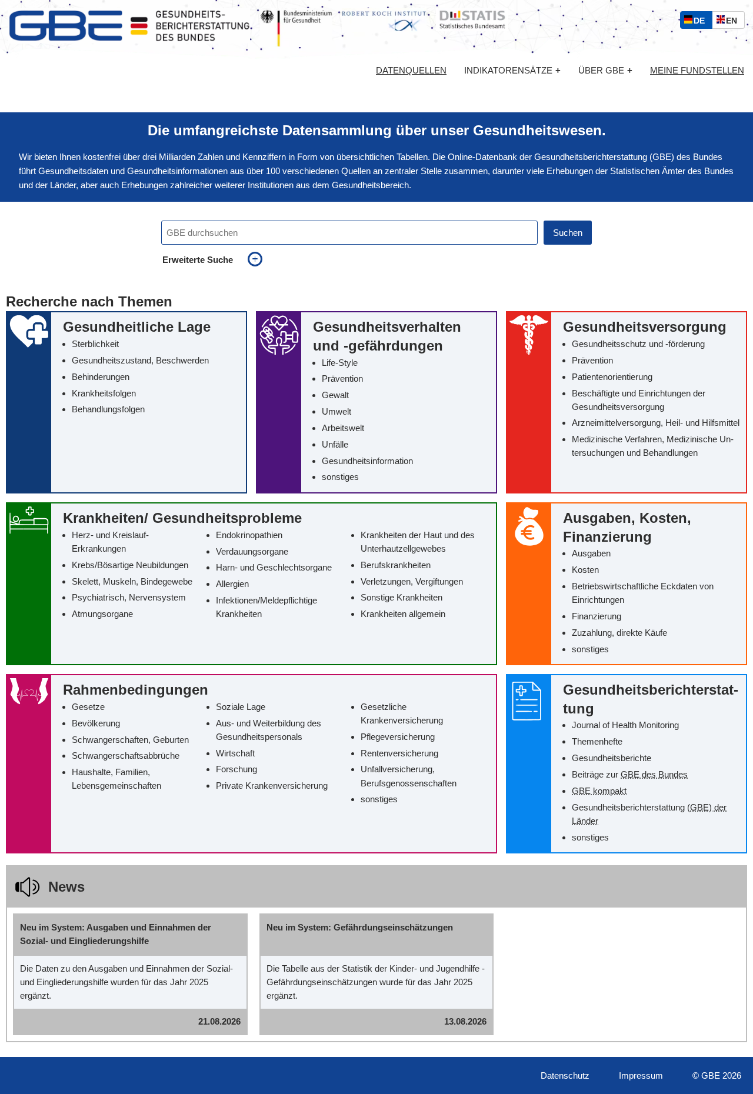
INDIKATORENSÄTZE (512, 70)
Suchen (567, 233)
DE (702, 22)
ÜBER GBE (605, 70)
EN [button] (734, 22)
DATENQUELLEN (411, 71)
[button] (126, 402)
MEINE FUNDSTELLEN (697, 71)
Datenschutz (565, 1075)
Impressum (641, 1075)
